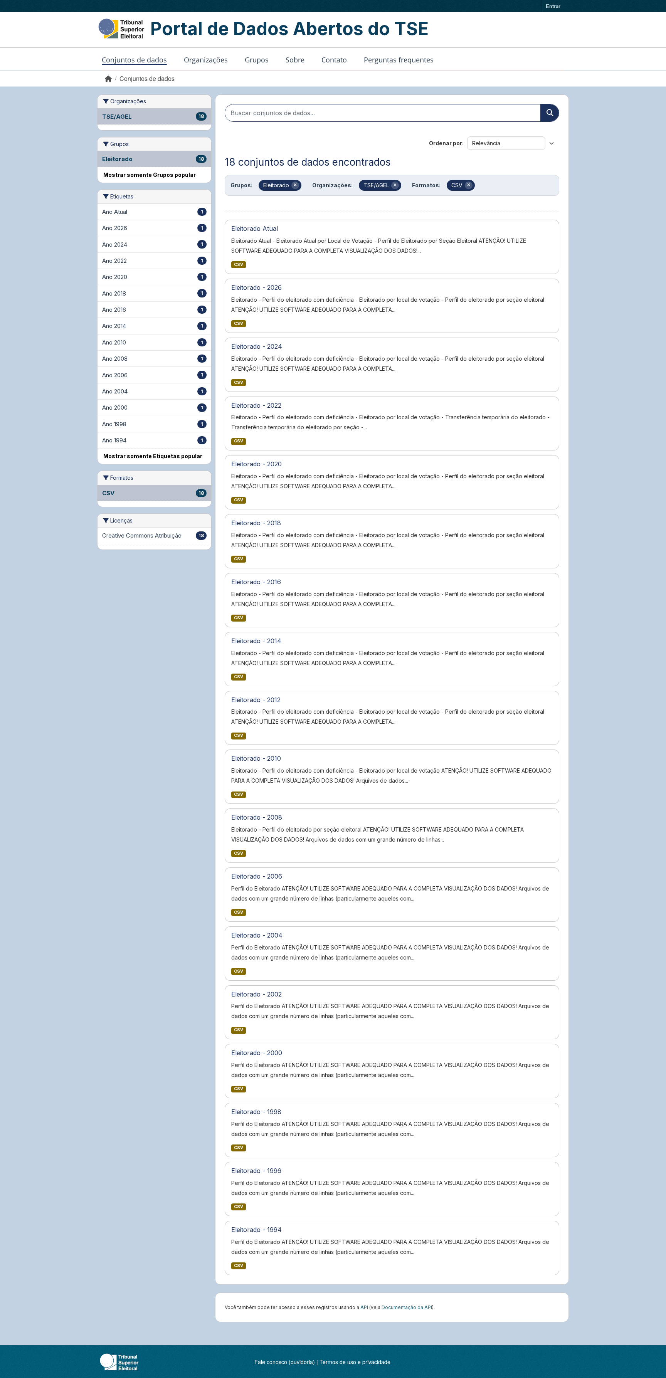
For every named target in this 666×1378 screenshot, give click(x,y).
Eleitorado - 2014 (256, 641)
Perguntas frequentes (399, 59)
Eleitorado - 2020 (256, 464)
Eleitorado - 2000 (256, 1053)
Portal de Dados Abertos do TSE (289, 28)
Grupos (257, 59)
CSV (238, 264)
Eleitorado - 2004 (257, 935)
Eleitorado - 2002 (256, 994)
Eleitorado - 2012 (256, 700)
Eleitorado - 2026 (256, 287)
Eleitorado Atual (254, 228)
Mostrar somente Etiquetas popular (152, 456)
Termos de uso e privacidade (355, 1362)
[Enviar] (549, 112)
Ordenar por (445, 143)
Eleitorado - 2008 (256, 817)
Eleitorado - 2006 (256, 876)
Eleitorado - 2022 (256, 405)
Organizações (206, 59)
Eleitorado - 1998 (256, 1112)
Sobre (295, 59)
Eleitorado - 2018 (256, 523)
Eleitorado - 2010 (256, 758)
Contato (334, 59)
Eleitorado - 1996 (256, 1171)
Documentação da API (407, 1307)
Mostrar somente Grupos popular (149, 174)
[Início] (108, 78)
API (364, 1307)
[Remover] (295, 185)
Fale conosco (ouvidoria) (284, 1362)
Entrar (553, 6)
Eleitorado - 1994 (256, 1229)
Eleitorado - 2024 (256, 346)
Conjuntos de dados (134, 59)
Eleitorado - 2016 (256, 582)
